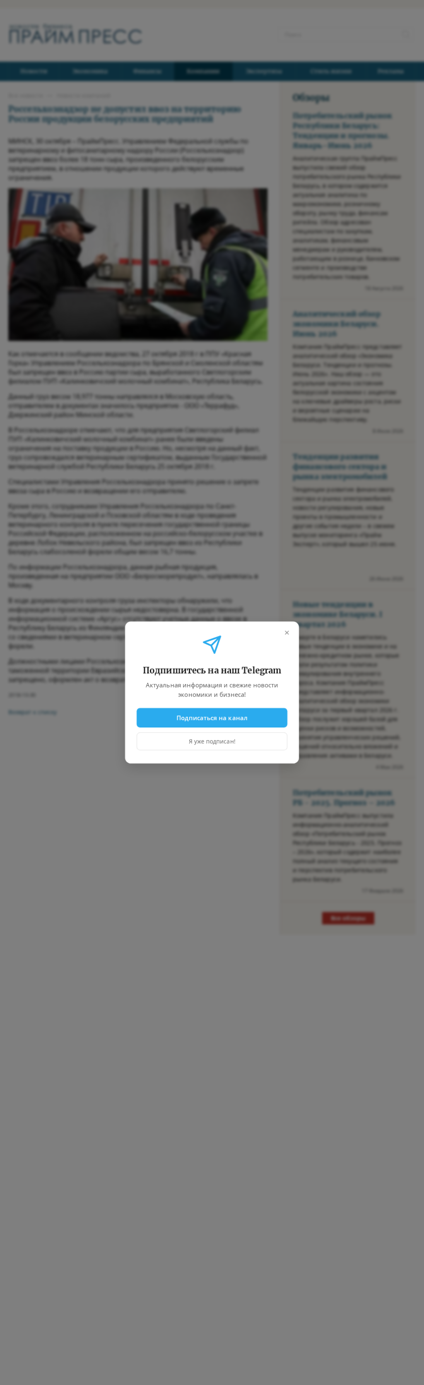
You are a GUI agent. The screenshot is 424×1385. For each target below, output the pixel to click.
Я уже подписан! (212, 741)
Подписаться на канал (212, 717)
